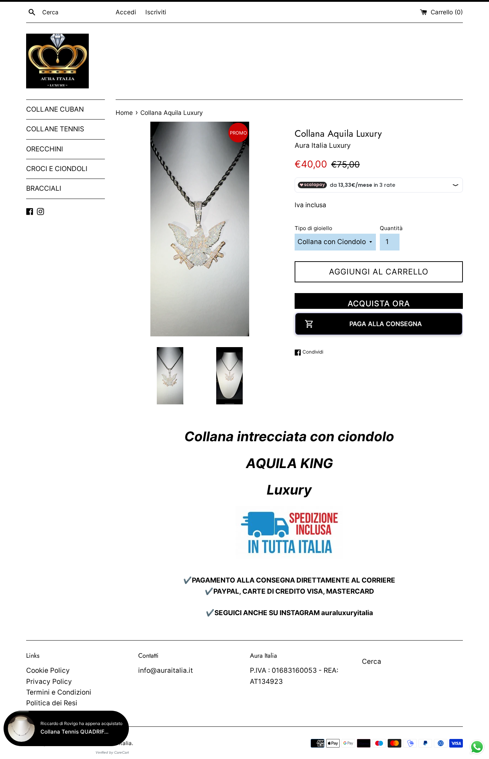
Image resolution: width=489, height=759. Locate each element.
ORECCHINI (44, 149)
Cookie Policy (48, 670)
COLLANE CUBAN (55, 109)
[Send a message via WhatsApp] (477, 747)
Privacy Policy (49, 681)
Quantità (391, 228)
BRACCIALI (43, 188)
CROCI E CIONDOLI (56, 169)
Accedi (126, 12)
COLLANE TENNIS (55, 129)
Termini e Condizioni (58, 692)
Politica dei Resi (51, 703)
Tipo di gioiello (313, 228)
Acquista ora (379, 303)
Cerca (371, 661)
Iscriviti (155, 12)
